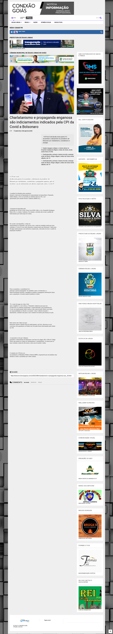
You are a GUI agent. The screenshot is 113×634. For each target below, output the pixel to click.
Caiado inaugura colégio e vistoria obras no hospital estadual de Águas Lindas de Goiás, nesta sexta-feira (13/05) (56, 150)
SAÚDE (35, 22)
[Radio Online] (101, 32)
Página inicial (47, 620)
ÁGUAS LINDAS (15, 22)
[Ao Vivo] (12, 32)
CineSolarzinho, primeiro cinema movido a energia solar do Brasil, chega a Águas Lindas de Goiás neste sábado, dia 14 (57, 156)
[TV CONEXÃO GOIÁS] (26, 18)
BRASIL (27, 22)
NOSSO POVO (58, 22)
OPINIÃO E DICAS (46, 22)
